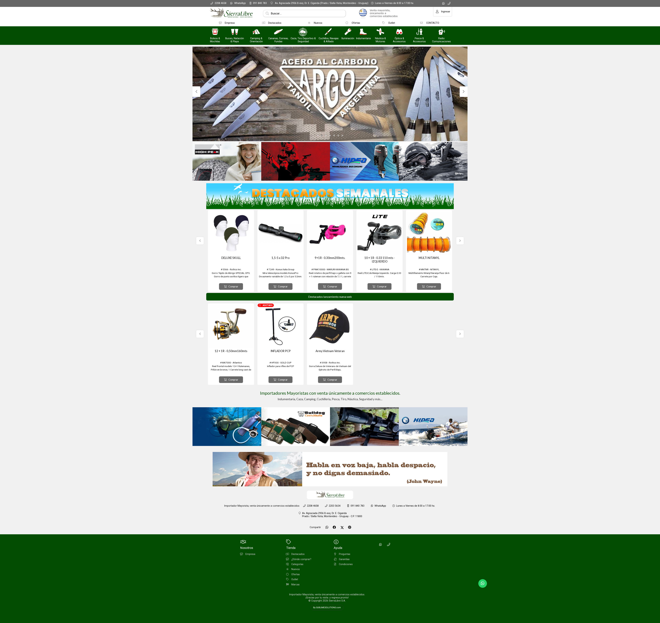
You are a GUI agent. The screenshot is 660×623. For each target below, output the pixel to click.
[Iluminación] (348, 32)
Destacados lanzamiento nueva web (330, 296)
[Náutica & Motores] (380, 32)
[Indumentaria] (363, 32)
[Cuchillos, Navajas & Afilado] (329, 32)
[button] (318, 135)
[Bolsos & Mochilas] (215, 32)
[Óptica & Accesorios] (399, 32)
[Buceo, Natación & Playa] (235, 32)
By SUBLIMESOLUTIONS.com (327, 607)
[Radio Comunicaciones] (441, 32)
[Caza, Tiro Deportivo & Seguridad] (303, 32)
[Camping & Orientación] (256, 32)
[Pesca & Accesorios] (419, 32)
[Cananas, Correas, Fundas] (278, 32)
